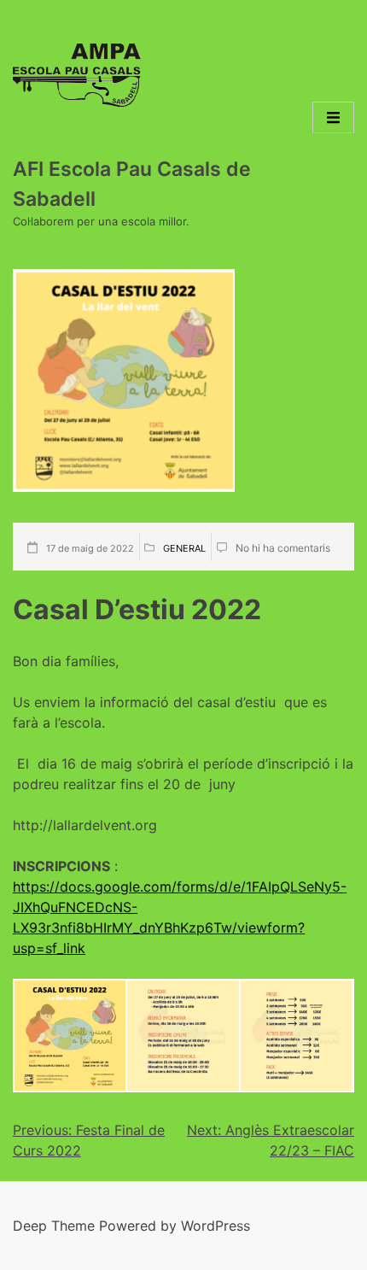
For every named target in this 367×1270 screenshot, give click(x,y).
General (184, 548)
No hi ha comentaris (283, 547)
